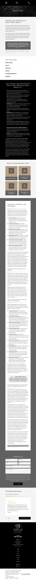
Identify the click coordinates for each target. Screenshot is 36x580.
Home (18, 551)
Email (19, 462)
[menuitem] (6, 578)
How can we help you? (9, 469)
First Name (7, 459)
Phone (7, 462)
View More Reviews (24, 518)
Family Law (18, 555)
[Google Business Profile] (16, 566)
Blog (18, 559)
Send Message (18, 483)
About (18, 553)
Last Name (20, 459)
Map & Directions (18, 546)
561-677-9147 (18, 537)
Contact (18, 561)
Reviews (18, 557)
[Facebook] (19, 566)
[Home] (17, 3)
